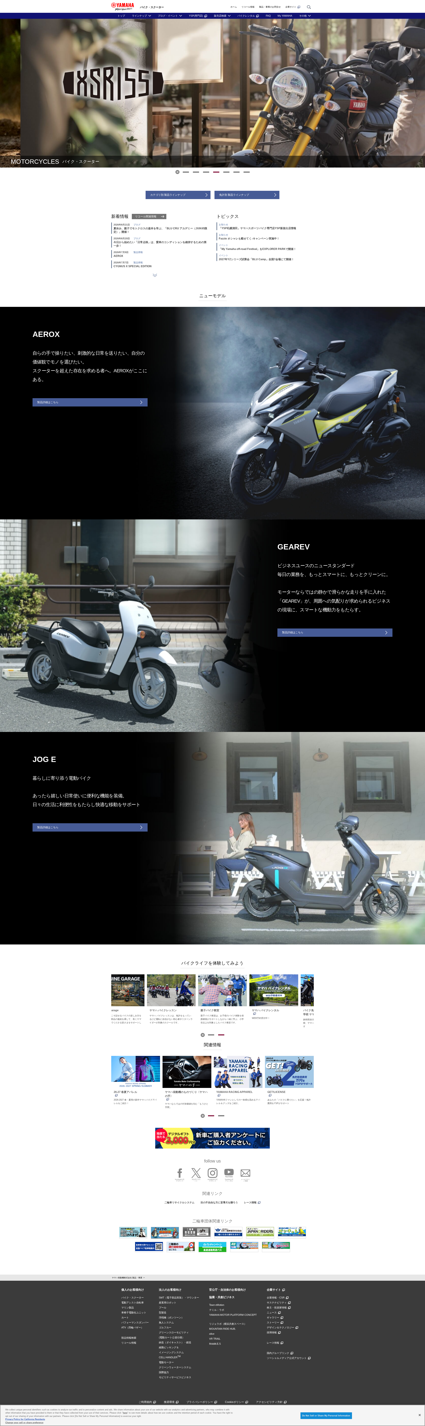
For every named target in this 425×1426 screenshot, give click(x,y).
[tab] (186, 172)
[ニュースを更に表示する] (155, 275)
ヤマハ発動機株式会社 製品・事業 (127, 1278)
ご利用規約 (145, 1402)
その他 (303, 15)
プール (162, 1307)
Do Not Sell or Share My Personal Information (326, 1415)
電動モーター (166, 1362)
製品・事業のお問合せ (270, 7)
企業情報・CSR (276, 1297)
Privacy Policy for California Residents (25, 1419)
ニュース (272, 1312)
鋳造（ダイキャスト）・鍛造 (175, 1342)
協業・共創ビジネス (222, 1297)
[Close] (419, 1415)
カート (125, 1317)
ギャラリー (273, 1317)
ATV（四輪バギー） (132, 1327)
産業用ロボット (167, 1302)
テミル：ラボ (216, 1309)
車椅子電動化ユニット (133, 1312)
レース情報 (250, 1202)
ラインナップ (139, 15)
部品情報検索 (128, 1337)
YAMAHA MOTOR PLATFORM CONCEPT (233, 1314)
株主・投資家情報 (277, 1307)
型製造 (162, 1312)
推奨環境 (169, 1402)
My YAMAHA (285, 15)
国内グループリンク (278, 1353)
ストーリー (273, 1322)
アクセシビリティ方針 (269, 1402)
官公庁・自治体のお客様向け (227, 1289)
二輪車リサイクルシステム (179, 1202)
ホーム (233, 7)
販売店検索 (220, 15)
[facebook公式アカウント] (180, 1173)
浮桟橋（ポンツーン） (171, 1317)
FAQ (268, 15)
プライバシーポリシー (199, 1402)
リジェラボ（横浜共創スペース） (228, 1323)
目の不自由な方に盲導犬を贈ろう (219, 1202)
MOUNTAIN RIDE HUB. (222, 1328)
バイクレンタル (246, 15)
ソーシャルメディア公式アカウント (287, 1358)
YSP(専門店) (196, 15)
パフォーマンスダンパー (135, 1322)
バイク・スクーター (132, 1297)
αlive (211, 1333)
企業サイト (290, 7)
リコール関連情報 (145, 216)
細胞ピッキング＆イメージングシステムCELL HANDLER (171, 1352)
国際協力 (164, 1372)
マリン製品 (127, 1307)
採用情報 (272, 1332)
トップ (121, 15)
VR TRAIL (214, 1338)
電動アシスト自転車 (132, 1302)
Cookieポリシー (234, 1402)
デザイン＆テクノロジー (280, 1327)
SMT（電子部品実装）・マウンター (179, 1297)
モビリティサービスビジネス (175, 1377)
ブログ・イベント (168, 15)
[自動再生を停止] (177, 172)
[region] (212, 1415)
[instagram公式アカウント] (212, 1173)
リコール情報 (248, 7)
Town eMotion (216, 1304)
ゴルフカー (165, 1327)
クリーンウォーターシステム (175, 1367)
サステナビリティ (277, 1302)
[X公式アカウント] (196, 1173)
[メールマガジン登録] (245, 1173)
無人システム (166, 1322)
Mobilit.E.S (215, 1343)
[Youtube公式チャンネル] (229, 1173)
